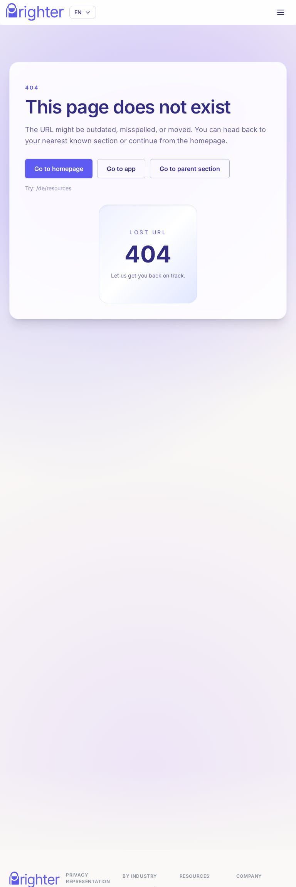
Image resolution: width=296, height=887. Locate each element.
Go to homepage (58, 169)
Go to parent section (190, 169)
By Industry (140, 876)
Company (249, 876)
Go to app (121, 169)
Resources (195, 876)
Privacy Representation (88, 878)
